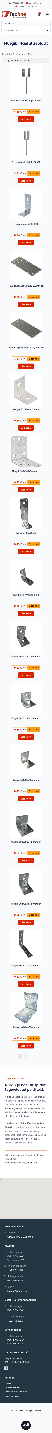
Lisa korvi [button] (26, 119)
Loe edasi (26, 428)
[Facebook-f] (6, 1368)
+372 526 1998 (30, 1162)
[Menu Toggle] (47, 14)
